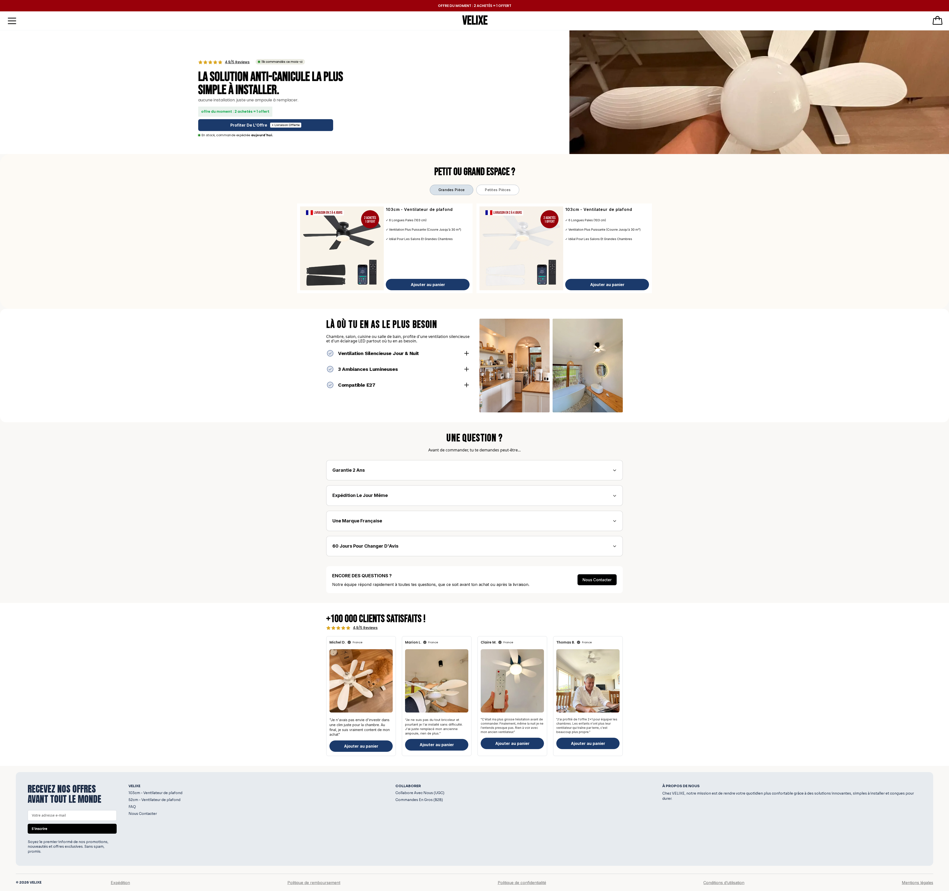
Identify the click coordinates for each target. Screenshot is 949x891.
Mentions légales (917, 882)
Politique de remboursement (313, 882)
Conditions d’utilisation (723, 882)
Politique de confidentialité (522, 882)
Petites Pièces (498, 190)
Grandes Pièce (451, 190)
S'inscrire (39, 828)
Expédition (120, 882)
